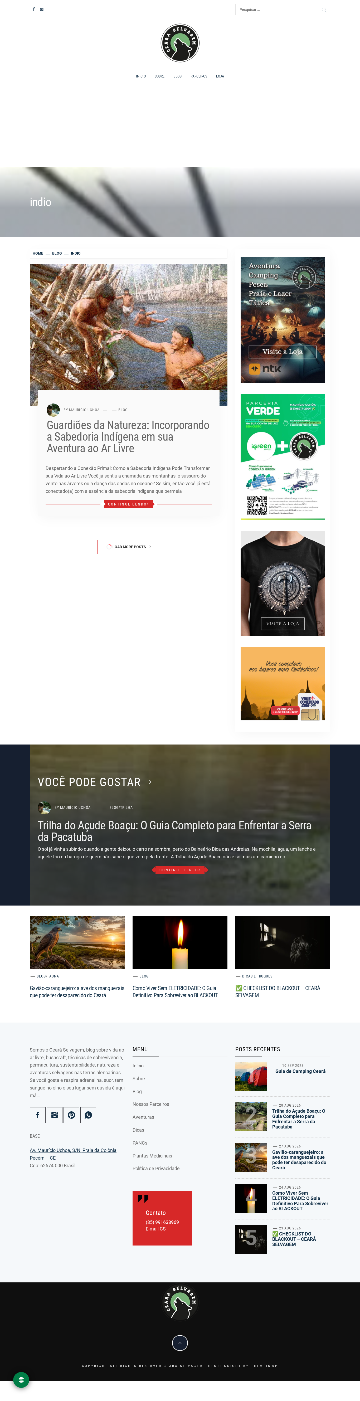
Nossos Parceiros (151, 1104)
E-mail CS (156, 1229)
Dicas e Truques (257, 976)
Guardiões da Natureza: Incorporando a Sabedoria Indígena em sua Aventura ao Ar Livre (128, 436)
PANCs (140, 1143)
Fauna (53, 976)
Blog (177, 76)
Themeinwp (264, 1366)
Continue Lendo (127, 504)
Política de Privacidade (156, 1168)
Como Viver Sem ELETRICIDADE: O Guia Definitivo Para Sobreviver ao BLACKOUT (300, 1200)
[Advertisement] (180, 126)
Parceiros (199, 76)
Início (141, 76)
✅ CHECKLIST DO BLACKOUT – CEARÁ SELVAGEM (294, 1239)
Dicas (138, 1130)
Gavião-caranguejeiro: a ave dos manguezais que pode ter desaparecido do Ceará (299, 1159)
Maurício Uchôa (84, 410)
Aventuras (143, 1117)
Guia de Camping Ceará (300, 1071)
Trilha (126, 807)
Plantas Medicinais (152, 1156)
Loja (220, 76)
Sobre (159, 76)
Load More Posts (129, 547)
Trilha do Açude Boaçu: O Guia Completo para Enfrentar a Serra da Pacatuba (175, 831)
